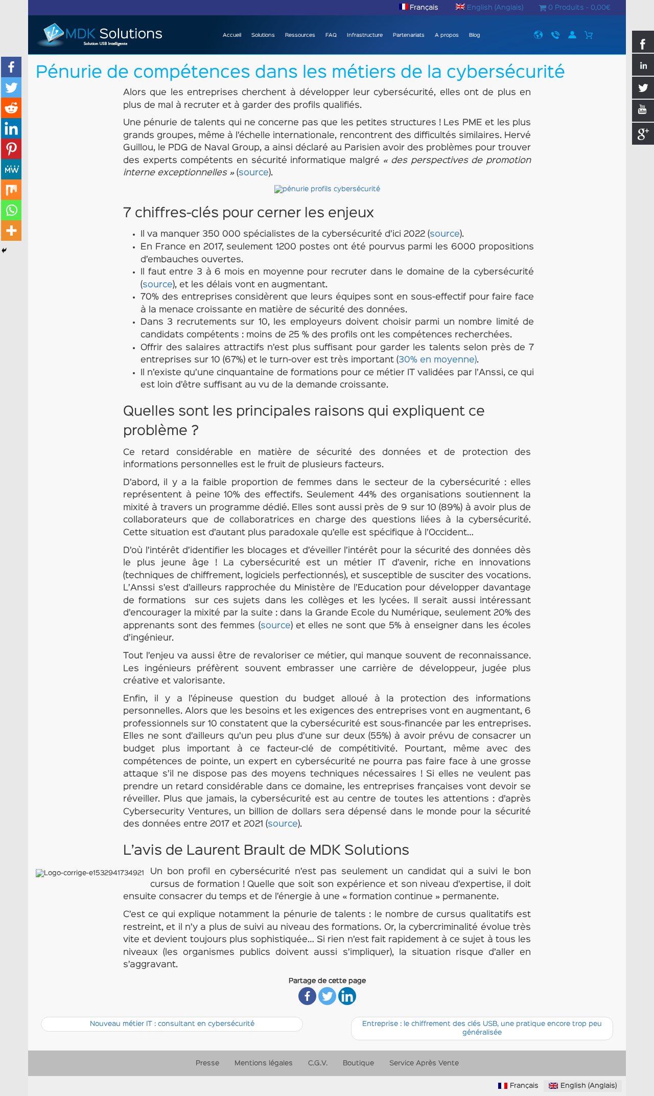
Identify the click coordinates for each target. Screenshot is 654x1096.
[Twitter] (327, 996)
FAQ (331, 35)
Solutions (263, 35)
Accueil (231, 35)
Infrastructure (365, 35)
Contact (555, 35)
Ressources (300, 35)
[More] (11, 230)
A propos (447, 35)
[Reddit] (11, 108)
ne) (470, 360)
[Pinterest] (11, 149)
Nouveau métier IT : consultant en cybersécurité (172, 1024)
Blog (474, 35)
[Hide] (4, 250)
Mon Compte (572, 35)
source (254, 173)
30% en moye (428, 360)
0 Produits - (578, 8)
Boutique (358, 1063)
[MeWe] (11, 169)
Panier (589, 35)
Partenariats (409, 35)
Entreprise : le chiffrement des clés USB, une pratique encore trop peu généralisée (482, 1028)
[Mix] (11, 189)
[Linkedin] (347, 996)
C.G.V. (318, 1063)
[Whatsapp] (11, 210)
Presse (538, 35)
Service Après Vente (424, 1063)
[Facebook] (307, 996)
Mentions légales (264, 1063)
